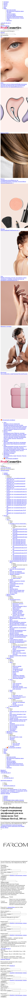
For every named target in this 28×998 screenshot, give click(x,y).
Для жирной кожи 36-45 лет (20, 558)
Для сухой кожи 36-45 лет (19, 542)
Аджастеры (15, 667)
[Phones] (1, 465)
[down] (1, 881)
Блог (5, 7)
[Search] (3, 465)
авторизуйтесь (11, 907)
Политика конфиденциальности (15, 16)
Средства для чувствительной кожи (13, 426)
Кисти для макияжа (21, 442)
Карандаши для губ (17, 695)
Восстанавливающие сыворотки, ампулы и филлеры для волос (15, 436)
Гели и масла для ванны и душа (15, 447)
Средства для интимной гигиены (12, 449)
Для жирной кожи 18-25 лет (20, 555)
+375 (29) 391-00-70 (6, 467)
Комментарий (4, 921)
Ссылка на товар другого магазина (10, 917)
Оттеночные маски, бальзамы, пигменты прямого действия (18, 612)
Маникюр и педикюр (6, 326)
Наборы (12, 657)
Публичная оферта (11, 15)
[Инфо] (7, 753)
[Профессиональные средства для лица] (12, 562)
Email (2, 873)
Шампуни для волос (19, 433)
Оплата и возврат (11, 13)
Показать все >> (19, 86)
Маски (11, 587)
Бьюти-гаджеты (5, 132)
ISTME (14, 567)
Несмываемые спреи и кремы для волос (15, 437)
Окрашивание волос (6, 180)
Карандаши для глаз (18, 686)
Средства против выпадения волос (18, 635)
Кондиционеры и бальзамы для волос (13, 181)
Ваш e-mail (3, 915)
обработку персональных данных (18, 875)
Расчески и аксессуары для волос (18, 655)
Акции (5, 5)
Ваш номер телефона (6, 872)
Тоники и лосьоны (8, 429)
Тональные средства (18, 669)
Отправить (3, 876)
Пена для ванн (13, 279)
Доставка (9, 12)
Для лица (25, 373)
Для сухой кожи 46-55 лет (19, 543)
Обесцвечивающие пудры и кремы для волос (20, 607)
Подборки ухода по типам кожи (9, 84)
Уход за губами (13, 593)
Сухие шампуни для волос (16, 639)
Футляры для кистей (18, 704)
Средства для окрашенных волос (18, 630)
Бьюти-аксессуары (8, 443)
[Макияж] (11, 658)
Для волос (15, 373)
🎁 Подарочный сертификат (8, 420)
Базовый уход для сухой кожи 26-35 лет (17, 501)
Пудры (14, 673)
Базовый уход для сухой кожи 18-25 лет (17, 499)
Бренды (5, 4)
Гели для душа (16, 743)
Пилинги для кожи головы (16, 634)
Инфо (5, 8)
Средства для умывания (9, 86)
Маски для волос (14, 621)
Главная (6, 473)
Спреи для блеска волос (19, 650)
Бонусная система (11, 9)
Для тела (20, 373)
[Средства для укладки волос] (24, 642)
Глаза (4, 230)
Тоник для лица (17, 578)
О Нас (8, 19)
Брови (7, 230)
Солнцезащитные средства (16, 583)
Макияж (3, 229)
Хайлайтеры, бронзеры (18, 675)
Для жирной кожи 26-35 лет (20, 557)
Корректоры (16, 671)
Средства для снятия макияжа (18, 427)
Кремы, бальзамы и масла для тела (15, 450)
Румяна (14, 674)
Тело (2, 276)
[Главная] (11, 463)
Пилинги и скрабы (14, 586)
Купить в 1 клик (4, 882)
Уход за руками (13, 726)
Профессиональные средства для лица (13, 425)
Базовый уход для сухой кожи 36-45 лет (17, 502)
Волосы (3, 179)
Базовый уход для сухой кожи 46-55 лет (17, 503)
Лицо (2, 82)
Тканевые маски (14, 589)
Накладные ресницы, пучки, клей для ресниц (20, 688)
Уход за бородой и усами (7, 373)
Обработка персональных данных (15, 17)
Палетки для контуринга (19, 677)
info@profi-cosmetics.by (9, 785)
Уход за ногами (13, 727)
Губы (10, 230)
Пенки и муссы (16, 651)
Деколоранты (16, 609)
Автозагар (12, 723)
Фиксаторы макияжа (18, 678)
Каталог (6, 3)
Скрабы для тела (14, 718)
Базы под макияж (17, 666)
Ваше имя (3, 870)
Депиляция (12, 730)
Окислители (16, 605)
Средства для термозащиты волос (18, 641)
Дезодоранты (13, 728)
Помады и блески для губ (19, 696)
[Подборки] (9, 474)
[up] (16, 881)
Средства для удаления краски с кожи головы (18, 615)
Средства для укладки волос (17, 642)
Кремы (11, 579)
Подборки (6, 1)
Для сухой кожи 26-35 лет (19, 541)
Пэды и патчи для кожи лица (17, 590)
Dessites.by (12, 965)
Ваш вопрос (4, 993)
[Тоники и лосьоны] (19, 574)
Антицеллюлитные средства (17, 724)
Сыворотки (12, 585)
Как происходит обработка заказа (15, 11)
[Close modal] (11, 869)
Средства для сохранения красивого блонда (16, 632)
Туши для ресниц (17, 683)
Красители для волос (18, 603)
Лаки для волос (16, 646)
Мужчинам (3, 372)
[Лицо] (13, 662)
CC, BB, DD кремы (17, 670)
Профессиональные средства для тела (10, 277)
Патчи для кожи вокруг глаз (17, 591)
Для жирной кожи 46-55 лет (20, 559)
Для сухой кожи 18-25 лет (19, 539)
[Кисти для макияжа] (20, 698)
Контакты (9, 20)
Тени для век (16, 685)
